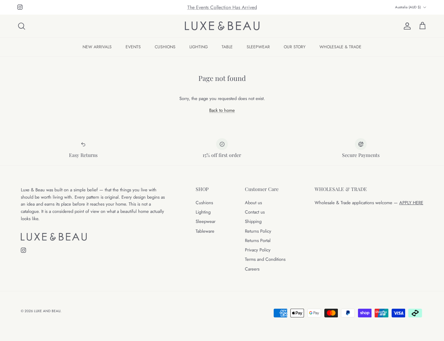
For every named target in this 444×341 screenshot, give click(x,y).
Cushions (204, 202)
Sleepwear (205, 221)
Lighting (203, 212)
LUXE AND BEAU (47, 311)
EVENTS (133, 47)
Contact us (255, 212)
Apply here (411, 202)
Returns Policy (258, 231)
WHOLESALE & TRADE (340, 47)
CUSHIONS (165, 47)
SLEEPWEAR (258, 47)
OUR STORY (295, 47)
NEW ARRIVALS (97, 47)
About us (253, 202)
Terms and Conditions (265, 259)
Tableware (205, 231)
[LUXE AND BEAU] (222, 26)
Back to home (222, 110)
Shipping (253, 221)
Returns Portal (258, 240)
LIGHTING (198, 47)
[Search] (21, 26)
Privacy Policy (258, 250)
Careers (252, 269)
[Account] (405, 26)
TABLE (227, 47)
